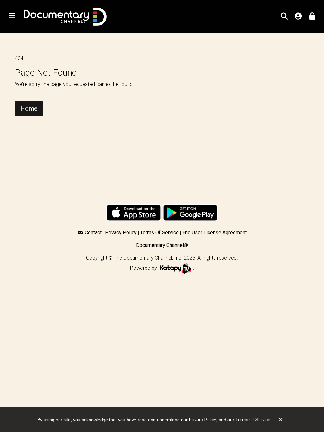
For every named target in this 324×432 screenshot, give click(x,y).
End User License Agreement (214, 233)
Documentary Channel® (162, 245)
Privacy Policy (121, 233)
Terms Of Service (159, 233)
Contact (93, 233)
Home (29, 108)
